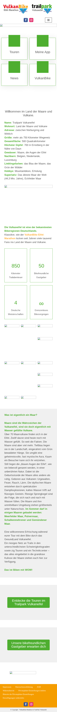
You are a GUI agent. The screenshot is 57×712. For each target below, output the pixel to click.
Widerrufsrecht (8, 691)
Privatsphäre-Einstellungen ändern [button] (32, 691)
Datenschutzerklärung (24, 687)
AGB (39, 687)
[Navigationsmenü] (48, 20)
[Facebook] (26, 20)
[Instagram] (31, 20)
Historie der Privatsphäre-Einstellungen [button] (18, 694)
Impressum (7, 687)
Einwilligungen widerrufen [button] (13, 698)
